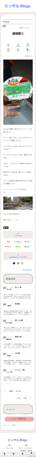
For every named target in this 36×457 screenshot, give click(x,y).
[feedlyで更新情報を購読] (18, 263)
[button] (28, 50)
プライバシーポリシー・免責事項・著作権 (26, 449)
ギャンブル (9, 448)
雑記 (7, 227)
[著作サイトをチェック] (14, 263)
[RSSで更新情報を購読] (22, 263)
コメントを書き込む (19, 418)
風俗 (26, 445)
